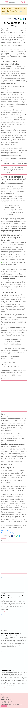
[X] (18, 19)
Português (4, 706)
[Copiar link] (26, 19)
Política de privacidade (6, 701)
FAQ (2, 694)
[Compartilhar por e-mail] (14, 19)
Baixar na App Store (6, 530)
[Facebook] (16, 19)
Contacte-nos (4, 697)
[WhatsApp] (21, 19)
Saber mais (3, 611)
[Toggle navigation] (3, 2)
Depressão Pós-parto (7, 670)
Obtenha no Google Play (7, 533)
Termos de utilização (6, 702)
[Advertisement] (14, 396)
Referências (3, 538)
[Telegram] (24, 19)
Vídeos (2, 696)
